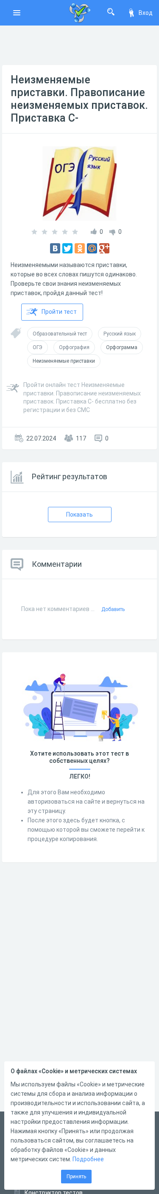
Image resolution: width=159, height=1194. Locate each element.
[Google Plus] (104, 248)
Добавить (113, 609)
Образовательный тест (60, 334)
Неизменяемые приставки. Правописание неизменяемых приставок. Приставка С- (79, 99)
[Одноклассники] (80, 248)
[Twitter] (67, 248)
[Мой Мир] (92, 248)
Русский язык (119, 334)
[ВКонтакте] (55, 248)
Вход (146, 12)
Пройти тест (59, 311)
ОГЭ (37, 347)
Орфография (74, 347)
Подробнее (88, 1159)
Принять (76, 1177)
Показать (79, 514)
